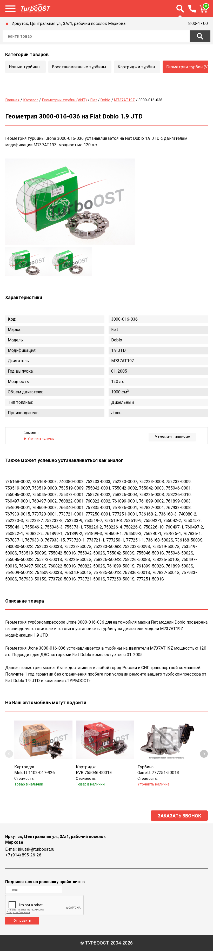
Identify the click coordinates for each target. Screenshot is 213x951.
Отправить (22, 920)
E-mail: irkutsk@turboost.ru (29, 849)
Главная (12, 100)
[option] (70, 201)
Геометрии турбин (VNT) (64, 100)
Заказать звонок (179, 815)
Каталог (30, 100)
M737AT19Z (124, 100)
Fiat (93, 100)
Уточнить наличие (172, 436)
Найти (200, 36)
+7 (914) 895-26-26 (23, 855)
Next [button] (204, 754)
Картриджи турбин (136, 66)
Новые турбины (25, 66)
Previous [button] (9, 754)
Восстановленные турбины (79, 66)
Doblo (105, 100)
